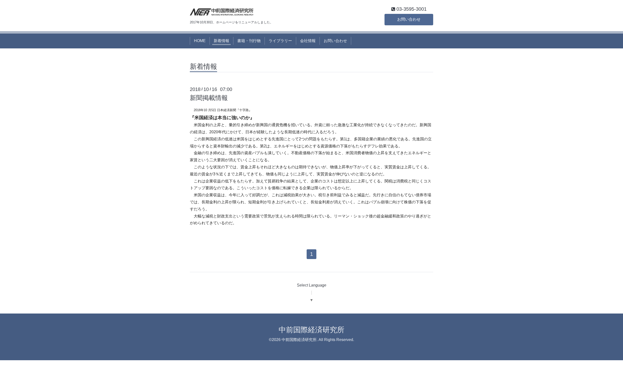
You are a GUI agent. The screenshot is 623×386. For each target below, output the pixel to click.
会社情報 (308, 41)
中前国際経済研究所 (311, 330)
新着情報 (221, 41)
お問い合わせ (409, 19)
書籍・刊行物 (249, 41)
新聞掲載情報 (209, 97)
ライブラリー (280, 41)
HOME (200, 41)
